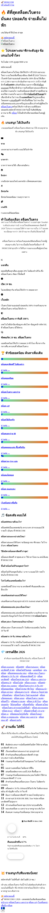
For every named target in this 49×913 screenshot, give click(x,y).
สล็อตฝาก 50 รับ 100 (9, 676)
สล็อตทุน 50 (6, 683)
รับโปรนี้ (17, 856)
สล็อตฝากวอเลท (18, 701)
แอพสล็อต (37, 670)
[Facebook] (1, 908)
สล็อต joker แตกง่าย (28, 717)
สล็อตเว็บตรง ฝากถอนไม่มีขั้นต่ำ (16, 708)
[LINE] (4, 908)
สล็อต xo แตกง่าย (38, 679)
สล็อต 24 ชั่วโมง (34, 701)
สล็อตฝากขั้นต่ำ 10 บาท (34, 711)
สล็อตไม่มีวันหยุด (23, 670)
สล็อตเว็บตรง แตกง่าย (18, 902)
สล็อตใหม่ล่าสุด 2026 (20, 679)
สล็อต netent (19, 698)
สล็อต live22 (7, 711)
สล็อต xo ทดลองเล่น (9, 717)
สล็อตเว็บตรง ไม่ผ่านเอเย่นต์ (26, 695)
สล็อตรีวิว (5, 701)
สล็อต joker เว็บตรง (36, 673)
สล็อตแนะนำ (41, 689)
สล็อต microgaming (40, 708)
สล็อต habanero (32, 667)
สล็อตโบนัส (18, 683)
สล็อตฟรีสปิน (28, 704)
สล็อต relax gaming (9, 686)
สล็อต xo (5, 714)
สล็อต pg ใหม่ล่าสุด (39, 692)
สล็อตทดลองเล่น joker (17, 673)
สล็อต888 (20, 667)
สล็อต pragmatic (7, 667)
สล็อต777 (18, 711)
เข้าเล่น (4, 5)
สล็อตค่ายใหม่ (42, 704)
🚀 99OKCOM (7, 2)
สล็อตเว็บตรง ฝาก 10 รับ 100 (30, 686)
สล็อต (14, 113)
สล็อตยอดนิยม (7, 689)
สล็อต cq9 (33, 902)
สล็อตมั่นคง (7, 695)
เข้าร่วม (10, 5)
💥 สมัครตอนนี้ (7, 38)
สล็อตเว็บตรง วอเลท (35, 698)
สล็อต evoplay (30, 683)
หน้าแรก (5, 902)
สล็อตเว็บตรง (6, 107)
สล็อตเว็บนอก (36, 714)
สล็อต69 (41, 683)
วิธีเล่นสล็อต (15, 704)
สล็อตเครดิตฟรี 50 (28, 676)
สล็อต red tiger (7, 692)
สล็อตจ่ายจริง (15, 720)
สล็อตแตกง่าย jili (22, 692)
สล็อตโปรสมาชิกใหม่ (24, 689)
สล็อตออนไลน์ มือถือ (19, 714)
